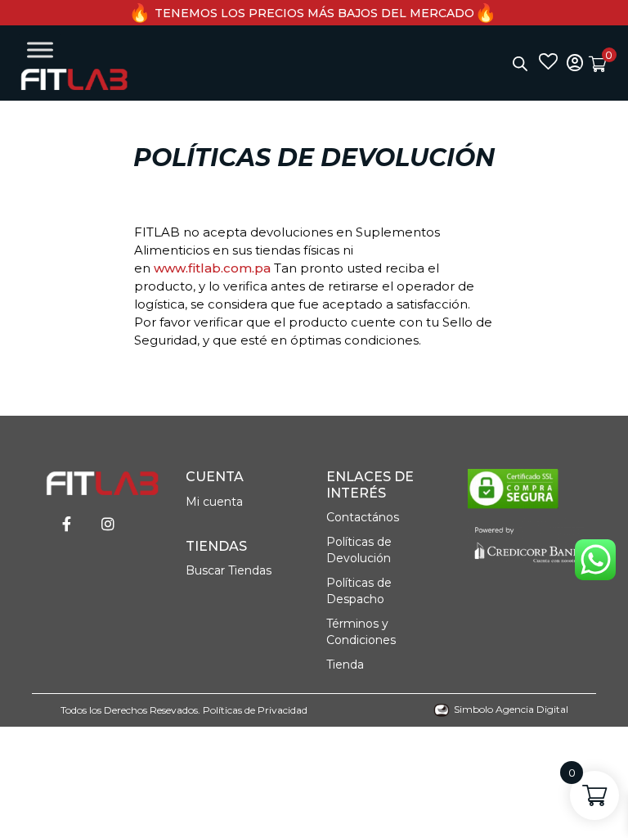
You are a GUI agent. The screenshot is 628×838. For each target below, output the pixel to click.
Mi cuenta (214, 501)
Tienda (345, 664)
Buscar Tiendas (228, 570)
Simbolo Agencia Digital (511, 709)
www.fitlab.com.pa (212, 268)
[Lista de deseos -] (548, 63)
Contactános (362, 517)
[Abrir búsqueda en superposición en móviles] (520, 63)
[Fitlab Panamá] (74, 79)
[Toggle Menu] (40, 49)
